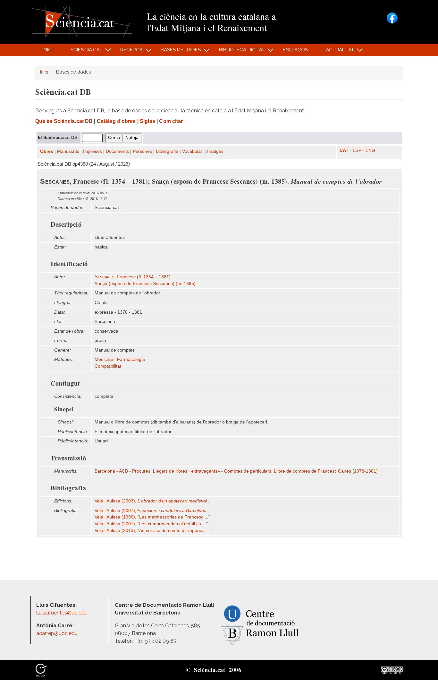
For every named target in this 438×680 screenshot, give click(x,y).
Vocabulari (192, 151)
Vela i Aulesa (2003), (153, 501)
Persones (142, 151)
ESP (357, 150)
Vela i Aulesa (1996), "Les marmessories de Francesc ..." (152, 517)
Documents (117, 151)
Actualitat (336, 51)
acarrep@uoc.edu (57, 633)
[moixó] (41, 669)
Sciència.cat (82, 51)
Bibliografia (167, 151)
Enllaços (295, 50)
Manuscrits (68, 151)
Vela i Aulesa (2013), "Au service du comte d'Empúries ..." (153, 530)
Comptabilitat (108, 366)
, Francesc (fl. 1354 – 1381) (133, 277)
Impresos (92, 151)
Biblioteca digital (238, 51)
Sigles (147, 121)
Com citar (171, 121)
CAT (344, 150)
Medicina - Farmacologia (120, 359)
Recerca (128, 51)
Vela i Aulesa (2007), (153, 510)
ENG (370, 150)
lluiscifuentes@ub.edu (62, 613)
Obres (46, 151)
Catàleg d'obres (116, 121)
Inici (48, 50)
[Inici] (82, 21)
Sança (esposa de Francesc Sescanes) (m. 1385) (145, 283)
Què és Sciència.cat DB (64, 121)
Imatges (215, 151)
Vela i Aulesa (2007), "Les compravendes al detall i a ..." (151, 523)
